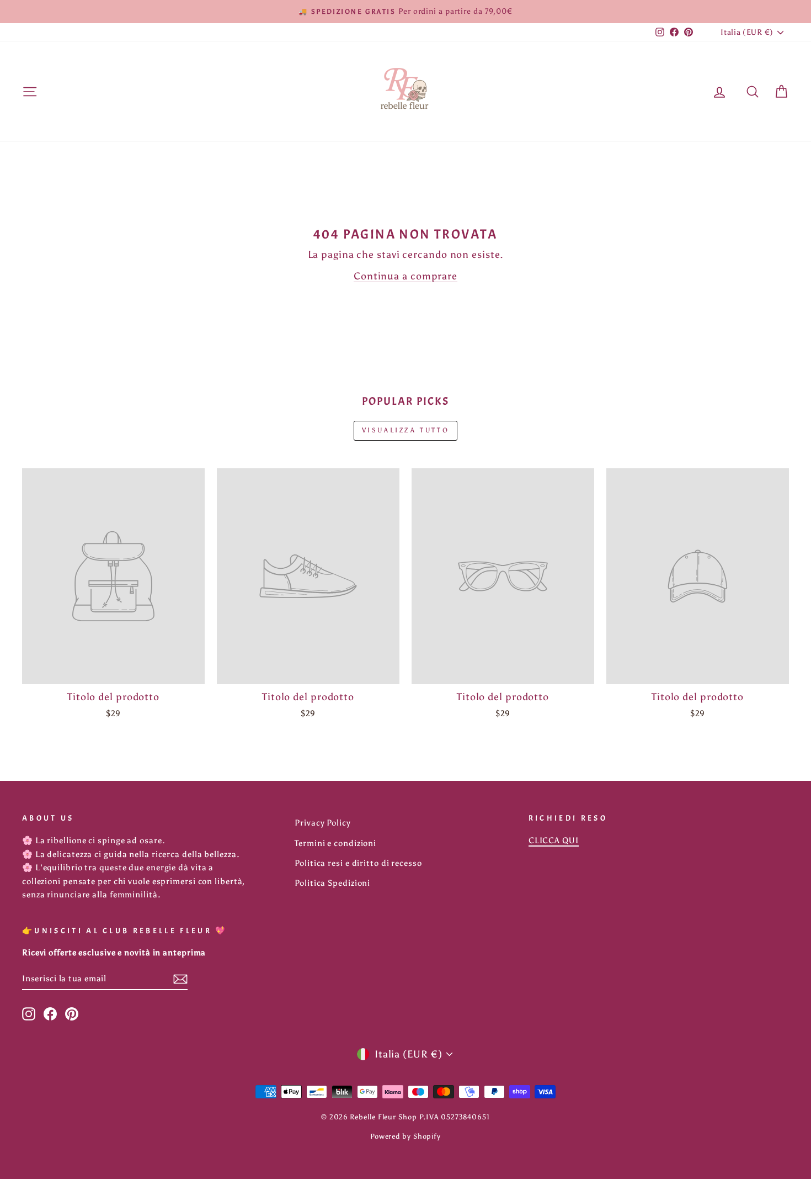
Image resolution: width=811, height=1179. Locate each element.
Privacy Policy (323, 822)
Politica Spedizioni (332, 882)
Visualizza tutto (406, 430)
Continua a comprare (405, 276)
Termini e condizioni (335, 843)
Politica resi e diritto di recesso (358, 863)
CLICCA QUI (554, 840)
